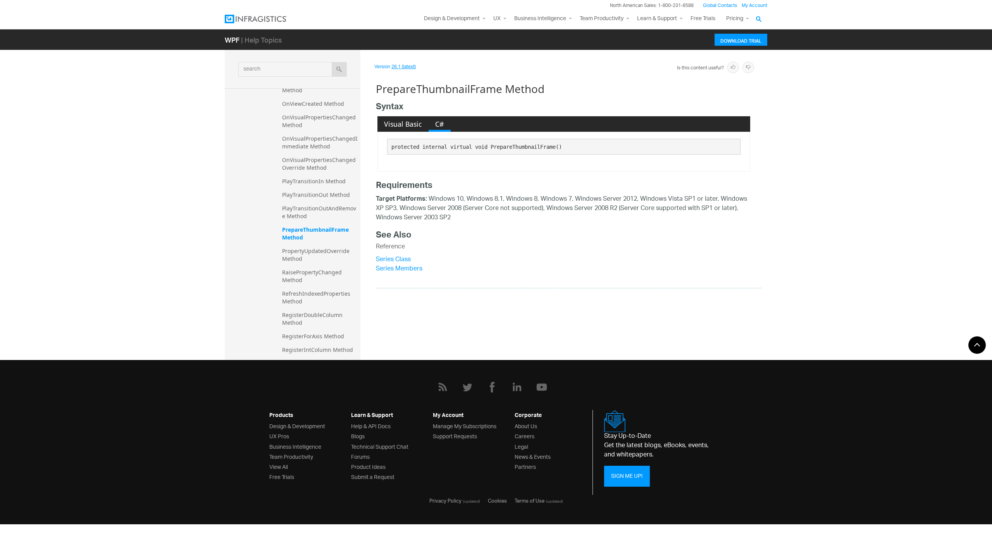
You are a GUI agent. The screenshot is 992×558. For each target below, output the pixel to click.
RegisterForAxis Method (313, 336)
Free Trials (703, 19)
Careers (524, 436)
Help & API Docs (371, 426)
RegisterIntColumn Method (317, 349)
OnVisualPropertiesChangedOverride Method (319, 163)
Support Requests (455, 436)
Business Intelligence (540, 19)
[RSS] (442, 387)
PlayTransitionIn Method (314, 181)
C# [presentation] (439, 124)
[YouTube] (541, 387)
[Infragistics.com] (263, 19)
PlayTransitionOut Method (316, 194)
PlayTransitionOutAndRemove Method (319, 212)
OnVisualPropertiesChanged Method (319, 121)
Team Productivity (601, 19)
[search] (339, 69)
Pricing (734, 19)
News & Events (533, 456)
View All (278, 466)
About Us (526, 426)
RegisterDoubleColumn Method (313, 318)
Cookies (497, 500)
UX (497, 19)
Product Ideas (368, 466)
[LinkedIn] (517, 387)
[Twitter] (467, 387)
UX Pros (279, 436)
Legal (521, 446)
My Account (754, 5)
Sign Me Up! (626, 476)
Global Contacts (720, 5)
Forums (360, 456)
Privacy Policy (445, 500)
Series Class (393, 259)
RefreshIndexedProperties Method (317, 297)
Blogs (358, 436)
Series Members (399, 269)
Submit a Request (372, 476)
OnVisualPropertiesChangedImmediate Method (320, 142)
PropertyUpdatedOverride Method (316, 254)
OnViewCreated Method (313, 103)
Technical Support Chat (379, 446)
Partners (525, 466)
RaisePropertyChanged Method (312, 276)
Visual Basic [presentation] (403, 124)
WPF (232, 39)
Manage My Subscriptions (464, 426)
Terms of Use (529, 500)
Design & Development (297, 426)
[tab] (403, 124)
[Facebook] (492, 387)
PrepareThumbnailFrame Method (316, 233)
